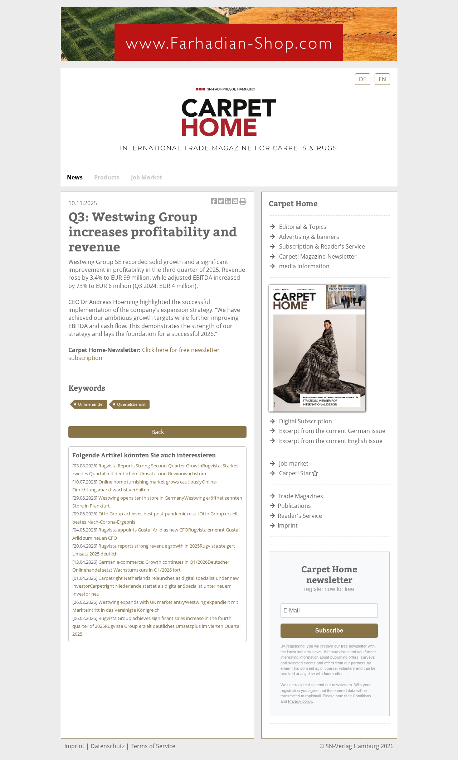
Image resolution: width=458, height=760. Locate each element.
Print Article (243, 205)
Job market (293, 463)
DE (362, 79)
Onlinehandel (90, 404)
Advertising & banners (309, 237)
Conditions (362, 696)
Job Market (146, 177)
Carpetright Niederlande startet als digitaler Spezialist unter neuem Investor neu (155, 586)
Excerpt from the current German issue (332, 431)
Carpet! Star (295, 473)
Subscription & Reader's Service (322, 246)
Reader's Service (300, 516)
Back (157, 432)
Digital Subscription (305, 421)
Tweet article (221, 205)
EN (382, 79)
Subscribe (329, 630)
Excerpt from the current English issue (331, 441)
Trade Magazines (300, 496)
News (75, 177)
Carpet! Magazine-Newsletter (318, 256)
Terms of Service (153, 746)
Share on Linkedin (228, 205)
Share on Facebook (214, 205)
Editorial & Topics (302, 227)
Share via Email (235, 205)
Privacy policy (300, 701)
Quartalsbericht (131, 404)
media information (304, 266)
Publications (294, 506)
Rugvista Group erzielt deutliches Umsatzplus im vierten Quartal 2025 (156, 626)
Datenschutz (108, 746)
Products (107, 177)
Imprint (288, 525)
